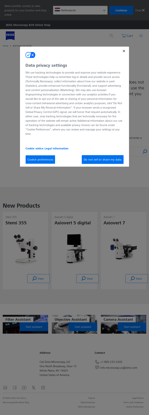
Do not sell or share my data (103, 159)
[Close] (124, 51)
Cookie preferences (40, 159)
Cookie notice (35, 148)
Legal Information (56, 148)
